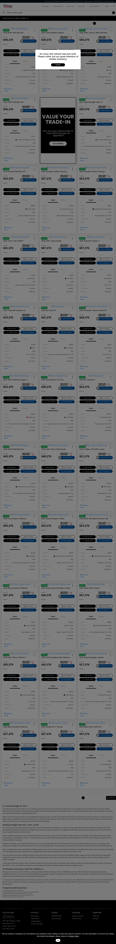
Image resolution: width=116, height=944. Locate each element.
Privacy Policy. (74, 936)
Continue (58, 64)
